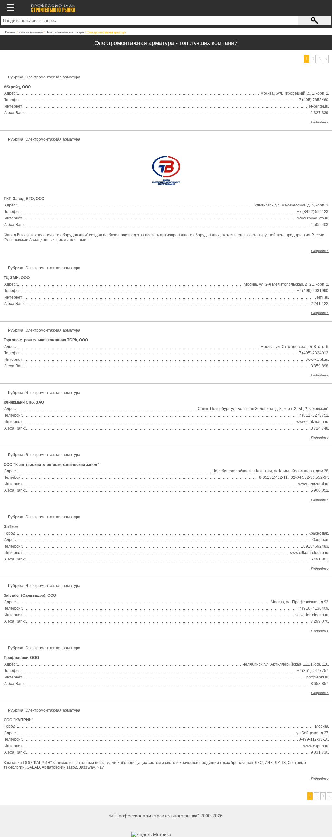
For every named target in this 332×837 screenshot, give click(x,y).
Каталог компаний (30, 32)
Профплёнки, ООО (21, 657)
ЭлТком (11, 527)
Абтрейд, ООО (17, 87)
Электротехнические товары (65, 32)
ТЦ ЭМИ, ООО (17, 278)
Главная (10, 32)
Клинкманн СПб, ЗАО (24, 402)
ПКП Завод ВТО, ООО (24, 198)
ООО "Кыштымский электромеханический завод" (51, 464)
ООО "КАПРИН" (19, 720)
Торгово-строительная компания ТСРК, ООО (46, 340)
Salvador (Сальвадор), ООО (30, 595)
